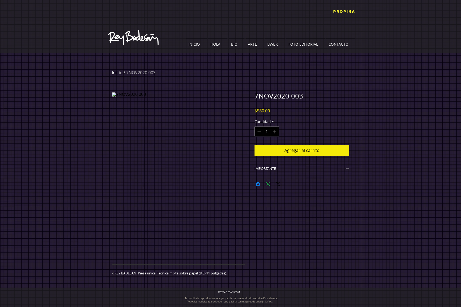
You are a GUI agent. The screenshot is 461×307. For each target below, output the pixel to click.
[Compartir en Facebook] (258, 184)
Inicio (117, 73)
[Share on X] (278, 184)
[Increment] (275, 131)
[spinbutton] (267, 131)
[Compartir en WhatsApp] (268, 184)
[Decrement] (258, 131)
